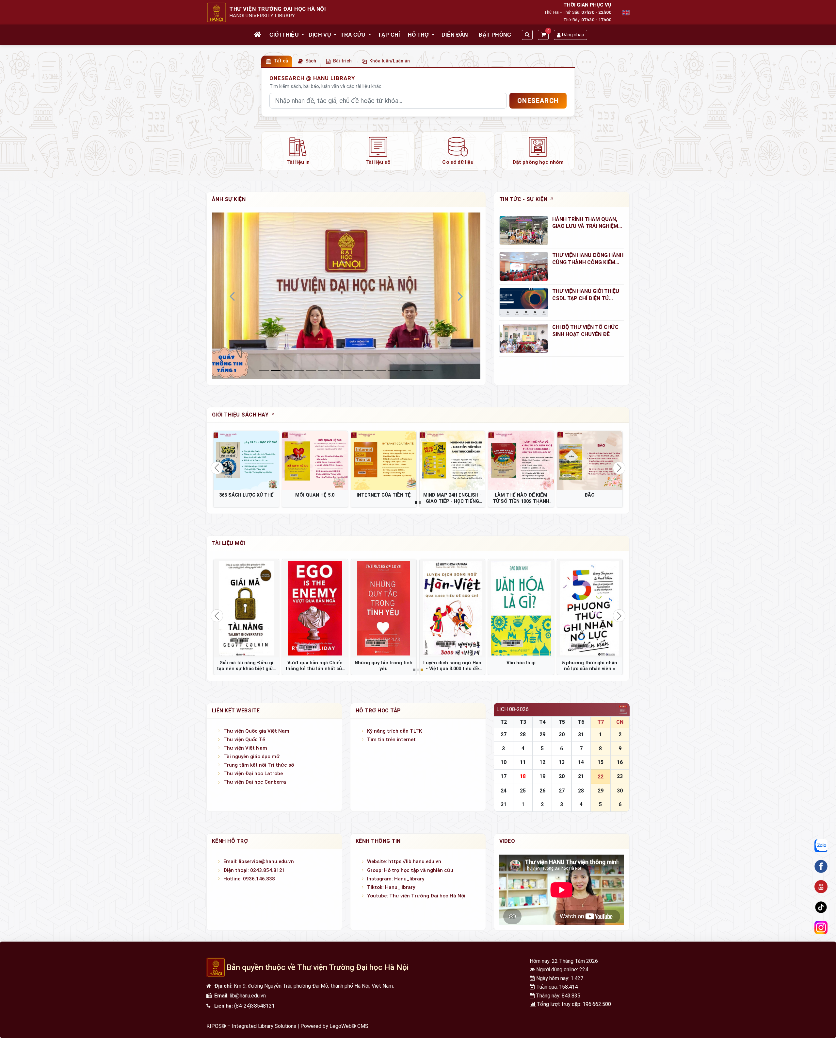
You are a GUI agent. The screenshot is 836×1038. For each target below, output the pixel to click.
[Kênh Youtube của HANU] (821, 886)
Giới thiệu (284, 35)
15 (600, 762)
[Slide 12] (405, 370)
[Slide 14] (428, 370)
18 (523, 776)
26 (542, 791)
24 (503, 791)
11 (523, 762)
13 (562, 762)
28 (523, 734)
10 (503, 762)
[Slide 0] (264, 370)
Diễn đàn (455, 35)
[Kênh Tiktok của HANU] (821, 907)
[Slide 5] (323, 370)
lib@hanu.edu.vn (248, 996)
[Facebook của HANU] (821, 866)
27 (503, 734)
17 (503, 776)
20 (562, 776)
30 (562, 734)
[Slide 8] (358, 370)
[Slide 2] (287, 370)
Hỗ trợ (418, 35)
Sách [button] (310, 61)
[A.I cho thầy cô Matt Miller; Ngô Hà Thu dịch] (521, 608)
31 (581, 734)
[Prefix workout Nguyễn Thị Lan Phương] (383, 608)
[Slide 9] (370, 370)
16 (620, 762)
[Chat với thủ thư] (821, 846)
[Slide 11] (393, 370)
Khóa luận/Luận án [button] (389, 61)
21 (581, 776)
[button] (303, 35)
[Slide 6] (334, 370)
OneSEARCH (538, 101)
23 (620, 776)
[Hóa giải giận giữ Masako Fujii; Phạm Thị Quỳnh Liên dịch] (314, 608)
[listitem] (298, 150)
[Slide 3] (299, 370)
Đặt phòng (495, 35)
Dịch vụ (320, 35)
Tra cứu (353, 35)
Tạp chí (389, 35)
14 (581, 762)
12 (542, 762)
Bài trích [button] (342, 61)
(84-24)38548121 (254, 1006)
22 (600, 777)
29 (542, 734)
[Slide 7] (346, 370)
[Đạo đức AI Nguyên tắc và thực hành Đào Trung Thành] (246, 608)
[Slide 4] (311, 370)
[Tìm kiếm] (527, 35)
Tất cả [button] (281, 61)
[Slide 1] (276, 370)
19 (542, 776)
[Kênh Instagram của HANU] (821, 927)
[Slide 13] (417, 370)
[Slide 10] (381, 370)
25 (523, 791)
